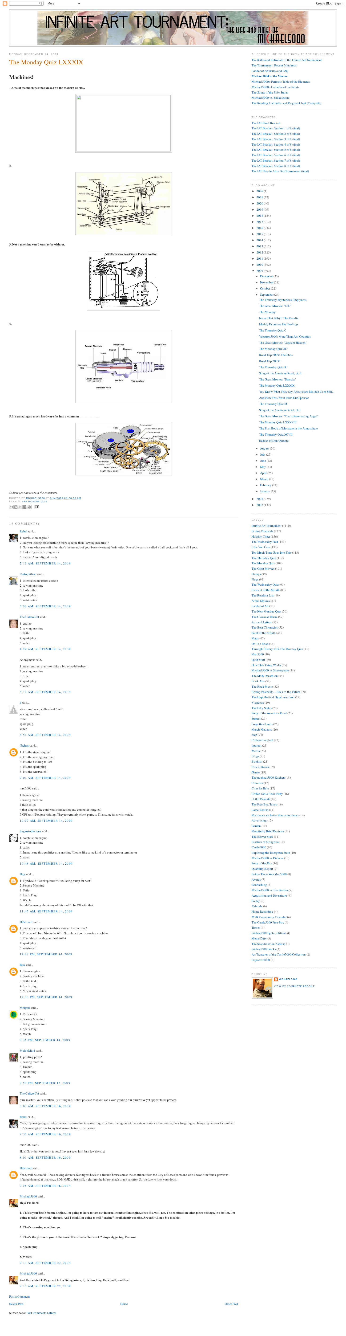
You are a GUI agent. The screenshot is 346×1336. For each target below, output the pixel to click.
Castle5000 (259, 847)
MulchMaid (27, 1050)
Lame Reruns (260, 810)
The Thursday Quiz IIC (273, 404)
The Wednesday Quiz (265, 584)
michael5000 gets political (269, 933)
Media (256, 751)
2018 (260, 215)
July (263, 454)
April (263, 473)
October (265, 288)
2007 (260, 505)
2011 (260, 258)
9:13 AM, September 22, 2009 (45, 1263)
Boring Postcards (262, 531)
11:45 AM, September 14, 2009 (46, 911)
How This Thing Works (266, 665)
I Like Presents (261, 799)
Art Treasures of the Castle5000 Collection (279, 954)
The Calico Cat (29, 617)
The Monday (267, 312)
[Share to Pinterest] (29, 507)
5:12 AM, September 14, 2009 (45, 692)
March (264, 479)
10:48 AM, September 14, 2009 (46, 863)
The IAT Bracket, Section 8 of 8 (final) (276, 166)
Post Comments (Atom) (41, 1313)
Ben (22, 965)
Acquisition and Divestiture (269, 895)
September (267, 294)
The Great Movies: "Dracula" (277, 379)
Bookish (257, 761)
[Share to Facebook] (24, 507)
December (267, 276)
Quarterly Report (262, 868)
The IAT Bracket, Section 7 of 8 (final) (276, 160)
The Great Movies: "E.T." (275, 306)
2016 (260, 228)
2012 (260, 252)
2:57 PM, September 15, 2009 (45, 1083)
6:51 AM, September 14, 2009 (45, 735)
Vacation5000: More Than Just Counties (285, 336)
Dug (22, 874)
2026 (260, 191)
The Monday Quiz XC (273, 349)
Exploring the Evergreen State (271, 852)
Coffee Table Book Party (267, 794)
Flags (255, 579)
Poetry (256, 901)
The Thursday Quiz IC (273, 367)
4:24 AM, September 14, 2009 (45, 649)
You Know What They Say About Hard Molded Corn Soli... (296, 391)
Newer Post (16, 1304)
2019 (260, 209)
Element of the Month (266, 590)
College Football (262, 740)
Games (256, 772)
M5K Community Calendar (269, 917)
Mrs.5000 (258, 654)
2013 (260, 246)
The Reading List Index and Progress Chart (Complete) (286, 103)
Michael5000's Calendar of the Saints (275, 87)
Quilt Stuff (258, 660)
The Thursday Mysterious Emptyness (282, 300)
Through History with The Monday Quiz (277, 649)
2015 (260, 234)
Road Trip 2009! (269, 361)
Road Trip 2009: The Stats (276, 355)
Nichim (24, 745)
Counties (257, 783)
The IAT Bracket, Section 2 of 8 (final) (276, 133)
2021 (260, 197)
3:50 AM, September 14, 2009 (45, 606)
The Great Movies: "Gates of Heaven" (283, 342)
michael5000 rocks (264, 949)
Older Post (231, 1304)
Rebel (23, 531)
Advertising (259, 820)
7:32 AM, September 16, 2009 (45, 1134)
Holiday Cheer (261, 536)
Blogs (255, 756)
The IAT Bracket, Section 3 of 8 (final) (276, 139)
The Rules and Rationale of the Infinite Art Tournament (287, 60)
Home (124, 1304)
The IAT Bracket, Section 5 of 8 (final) (276, 149)
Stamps (256, 574)
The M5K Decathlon (265, 676)
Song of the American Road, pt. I (280, 410)
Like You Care (261, 547)
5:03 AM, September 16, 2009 (45, 1106)
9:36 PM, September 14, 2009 (45, 1040)
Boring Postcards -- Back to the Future (276, 692)
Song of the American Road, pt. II (280, 373)
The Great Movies (263, 568)
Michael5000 (36, 498)
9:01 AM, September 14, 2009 (45, 778)
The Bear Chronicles (265, 627)
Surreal (256, 718)
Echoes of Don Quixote (274, 440)
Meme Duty (259, 938)
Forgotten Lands (262, 724)
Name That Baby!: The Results (278, 318)
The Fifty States (262, 708)
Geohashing (259, 884)
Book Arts (258, 681)
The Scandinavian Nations (268, 944)
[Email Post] (36, 506)
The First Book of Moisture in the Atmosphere (288, 428)
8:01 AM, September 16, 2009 (45, 1157)
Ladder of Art (260, 606)
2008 (260, 499)
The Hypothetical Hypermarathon (273, 697)
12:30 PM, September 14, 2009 (46, 997)
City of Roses (260, 767)
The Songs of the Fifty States (270, 92)
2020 (260, 203)
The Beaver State (262, 836)
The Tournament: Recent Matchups (274, 65)
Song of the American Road (269, 713)
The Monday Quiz (34, 501)
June (263, 460)
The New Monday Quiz (266, 611)
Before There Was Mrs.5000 (269, 874)
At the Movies (261, 601)
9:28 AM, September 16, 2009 (45, 1186)
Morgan (25, 1007)
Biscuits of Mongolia (265, 842)
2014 (260, 240)
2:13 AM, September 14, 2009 (45, 563)
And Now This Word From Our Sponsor (284, 398)
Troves (256, 927)
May (263, 467)
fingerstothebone (30, 831)
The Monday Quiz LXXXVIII (277, 422)
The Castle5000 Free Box (268, 922)
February (266, 485)
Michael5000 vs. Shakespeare (271, 97)
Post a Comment (19, 1296)
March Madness (262, 729)
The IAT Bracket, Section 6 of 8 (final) (276, 155)
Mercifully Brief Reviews (268, 831)
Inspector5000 (261, 960)
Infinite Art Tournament (267, 525)
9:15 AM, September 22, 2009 (45, 1286)
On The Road (260, 643)
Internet (257, 745)
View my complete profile (294, 986)
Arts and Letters (262, 622)
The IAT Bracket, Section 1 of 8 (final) (276, 128)
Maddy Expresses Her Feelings (278, 324)
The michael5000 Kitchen (268, 777)
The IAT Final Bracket (266, 123)
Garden (256, 826)
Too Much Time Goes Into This (271, 552)
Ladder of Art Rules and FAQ (270, 71)
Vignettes (258, 702)
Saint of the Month (264, 633)
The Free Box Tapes (264, 804)
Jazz (254, 734)
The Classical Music (265, 617)
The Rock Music (262, 686)
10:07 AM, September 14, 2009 (46, 820)
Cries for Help (260, 788)
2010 (260, 264)
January (265, 491)
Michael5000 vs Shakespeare (270, 670)
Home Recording (262, 911)
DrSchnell (26, 922)
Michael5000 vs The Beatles (270, 890)
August (265, 448)
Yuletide (257, 906)
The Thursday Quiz (264, 558)
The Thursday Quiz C (272, 330)
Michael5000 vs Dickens (267, 858)
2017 (260, 222)
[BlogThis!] (15, 507)
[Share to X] (20, 507)
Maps (255, 638)
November (267, 282)
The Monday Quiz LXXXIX (276, 385)
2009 (260, 271)
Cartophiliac (28, 574)
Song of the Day (262, 863)
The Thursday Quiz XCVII (275, 434)
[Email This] (11, 507)
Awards (256, 879)
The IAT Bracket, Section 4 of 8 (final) (276, 144)
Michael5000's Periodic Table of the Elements (281, 81)
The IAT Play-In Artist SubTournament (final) (280, 171)
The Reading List (263, 595)
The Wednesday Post (265, 541)
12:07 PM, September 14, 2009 (46, 954)
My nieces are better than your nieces (275, 815)
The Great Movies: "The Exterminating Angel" (288, 416)
